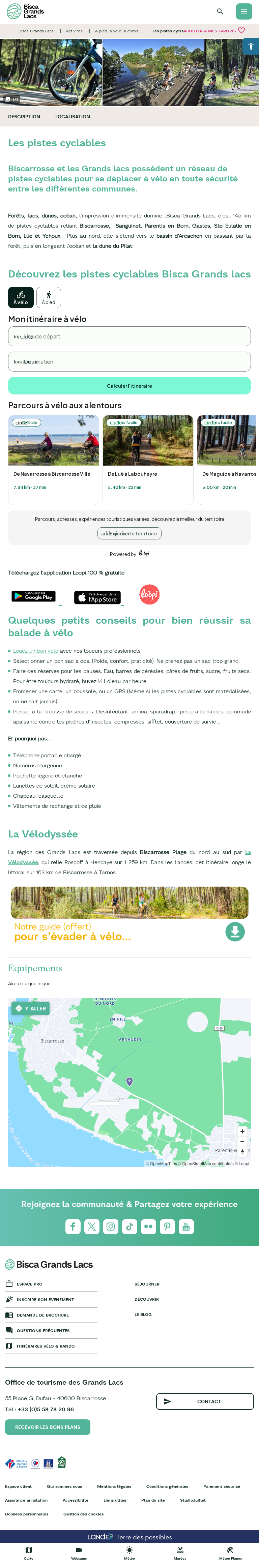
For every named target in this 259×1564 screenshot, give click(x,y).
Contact (209, 1401)
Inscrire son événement (45, 1299)
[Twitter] (91, 1226)
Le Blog (143, 1314)
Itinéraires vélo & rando (46, 1346)
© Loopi (242, 1163)
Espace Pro (29, 1284)
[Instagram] (110, 1226)
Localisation (72, 117)
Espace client (18, 1486)
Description (24, 117)
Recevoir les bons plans (47, 1427)
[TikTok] (129, 1226)
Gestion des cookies (83, 1513)
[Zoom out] (242, 1142)
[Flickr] (148, 1226)
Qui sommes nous (64, 1486)
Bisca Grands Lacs (36, 30)
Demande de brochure (43, 1315)
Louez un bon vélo (35, 650)
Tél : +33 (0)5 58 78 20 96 (39, 1409)
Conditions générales (167, 1486)
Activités (74, 30)
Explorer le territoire (133, 533)
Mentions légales (114, 1486)
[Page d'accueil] (25, 11)
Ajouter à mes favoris (215, 30)
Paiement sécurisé (221, 1486)
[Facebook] (73, 1226)
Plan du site (153, 1500)
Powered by (123, 554)
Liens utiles (115, 1500)
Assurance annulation (26, 1500)
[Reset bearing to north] (242, 1152)
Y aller (35, 1008)
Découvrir (147, 1299)
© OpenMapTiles (161, 1163)
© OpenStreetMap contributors (206, 1163)
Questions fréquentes (43, 1330)
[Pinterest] (167, 1226)
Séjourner (147, 1284)
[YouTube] (186, 1226)
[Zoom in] (242, 1131)
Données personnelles (26, 1513)
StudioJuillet (193, 1500)
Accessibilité (75, 1500)
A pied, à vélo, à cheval (117, 30)
